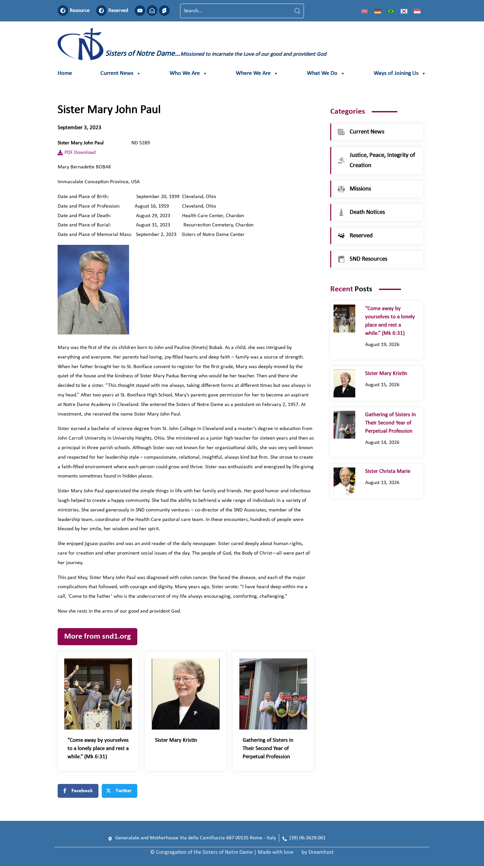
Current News (116, 73)
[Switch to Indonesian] (417, 10)
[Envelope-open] (152, 10)
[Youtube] (140, 10)
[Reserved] (101, 10)
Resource (80, 10)
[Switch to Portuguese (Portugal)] (390, 10)
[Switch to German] (377, 10)
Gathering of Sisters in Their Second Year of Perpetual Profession (268, 748)
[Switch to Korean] (404, 10)
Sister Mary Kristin (176, 740)
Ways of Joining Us (396, 73)
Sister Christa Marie (389, 471)
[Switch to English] (364, 10)
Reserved (118, 10)
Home (65, 73)
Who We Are (185, 73)
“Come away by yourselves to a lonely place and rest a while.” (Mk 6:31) (98, 748)
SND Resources (368, 259)
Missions (360, 189)
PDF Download (80, 152)
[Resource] (63, 10)
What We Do (322, 73)
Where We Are (253, 73)
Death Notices (367, 212)
